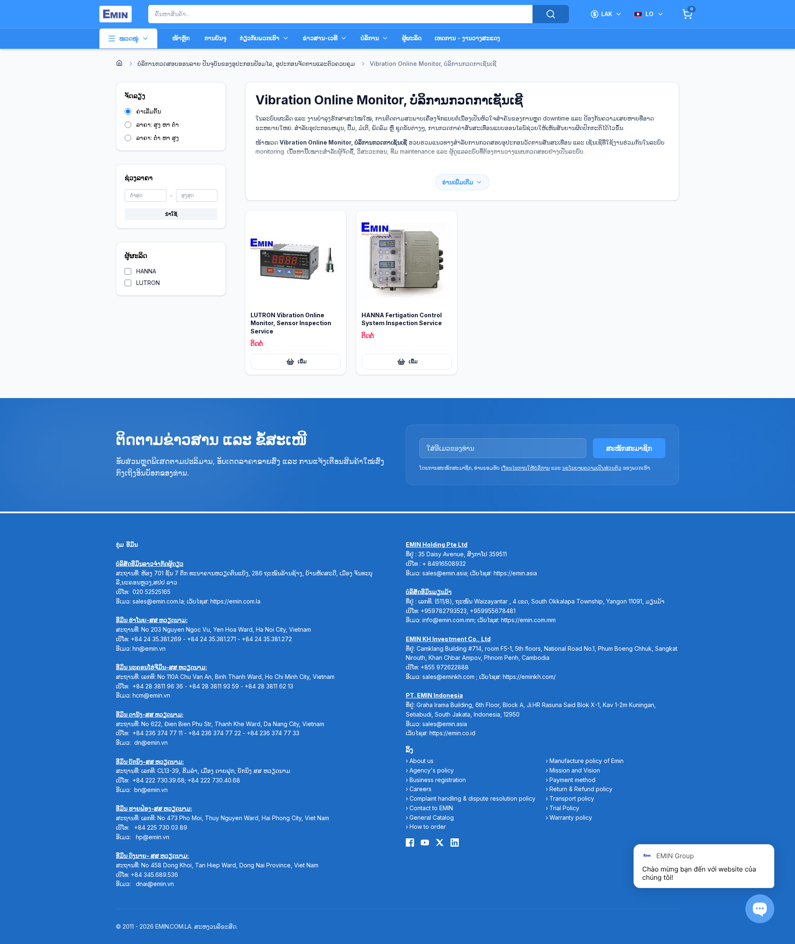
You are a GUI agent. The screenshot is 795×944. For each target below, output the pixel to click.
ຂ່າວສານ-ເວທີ (320, 37)
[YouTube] (425, 842)
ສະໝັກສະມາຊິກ (629, 448)
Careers (420, 788)
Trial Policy (564, 807)
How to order (428, 826)
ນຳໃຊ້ (171, 214)
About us (422, 760)
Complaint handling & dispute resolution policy (472, 798)
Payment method (572, 779)
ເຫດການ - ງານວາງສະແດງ (467, 37)
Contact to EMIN (431, 807)
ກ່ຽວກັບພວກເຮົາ (259, 37)
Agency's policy (432, 770)
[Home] (119, 63)
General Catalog (432, 817)
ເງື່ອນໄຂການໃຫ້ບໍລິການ (525, 468)
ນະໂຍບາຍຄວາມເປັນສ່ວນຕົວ (592, 468)
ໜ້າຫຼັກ (181, 37)
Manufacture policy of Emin (586, 760)
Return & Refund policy (580, 788)
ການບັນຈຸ (215, 37)
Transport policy (571, 798)
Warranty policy (570, 817)
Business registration (438, 779)
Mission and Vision (574, 770)
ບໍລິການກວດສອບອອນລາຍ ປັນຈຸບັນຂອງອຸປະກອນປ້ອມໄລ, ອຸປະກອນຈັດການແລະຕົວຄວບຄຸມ (246, 63)
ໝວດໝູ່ (128, 38)
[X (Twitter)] (440, 842)
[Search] (550, 14)
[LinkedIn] (454, 842)
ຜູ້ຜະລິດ (412, 37)
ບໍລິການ (370, 37)
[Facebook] (410, 842)
